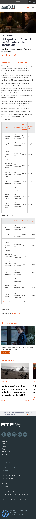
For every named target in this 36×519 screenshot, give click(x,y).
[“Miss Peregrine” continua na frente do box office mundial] (18, 336)
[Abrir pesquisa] (28, 7)
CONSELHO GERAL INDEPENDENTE (10, 489)
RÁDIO (3, 449)
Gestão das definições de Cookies (11, 505)
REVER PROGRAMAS (6, 462)
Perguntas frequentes (8, 467)
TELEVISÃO (4, 446)
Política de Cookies (22, 510)
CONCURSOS (4, 465)
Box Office (6, 62)
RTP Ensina (4, 454)
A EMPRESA (4, 486)
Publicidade (13, 512)
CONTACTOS (4, 473)
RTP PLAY (3, 457)
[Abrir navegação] (33, 7)
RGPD (3, 502)
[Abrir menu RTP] (18, 2)
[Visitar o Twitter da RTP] (9, 434)
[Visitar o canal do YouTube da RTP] (20, 434)
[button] (3, 56)
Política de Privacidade (8, 510)
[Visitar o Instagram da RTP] (14, 434)
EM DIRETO (4, 459)
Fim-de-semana (7, 35)
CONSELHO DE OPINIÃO (7, 491)
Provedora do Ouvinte (8, 478)
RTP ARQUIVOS (5, 451)
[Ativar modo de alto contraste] (5, 513)
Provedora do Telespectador (10, 475)
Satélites (4, 483)
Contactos (4, 470)
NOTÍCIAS (4, 441)
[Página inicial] (7, 7)
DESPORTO (4, 443)
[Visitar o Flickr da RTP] (25, 434)
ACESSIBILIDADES (6, 481)
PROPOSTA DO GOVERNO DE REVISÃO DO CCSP (14, 499)
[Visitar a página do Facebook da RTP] (3, 434)
